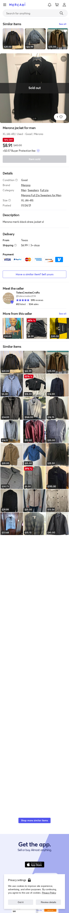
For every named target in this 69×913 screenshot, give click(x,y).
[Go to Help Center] (16, 180)
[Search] (61, 13)
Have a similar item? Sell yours (34, 274)
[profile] (64, 4)
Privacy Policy (49, 892)
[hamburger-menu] (4, 4)
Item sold (34, 159)
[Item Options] (63, 58)
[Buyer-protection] (38, 150)
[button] (49, 4)
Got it (21, 902)
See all (62, 313)
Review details (48, 902)
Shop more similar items (34, 820)
